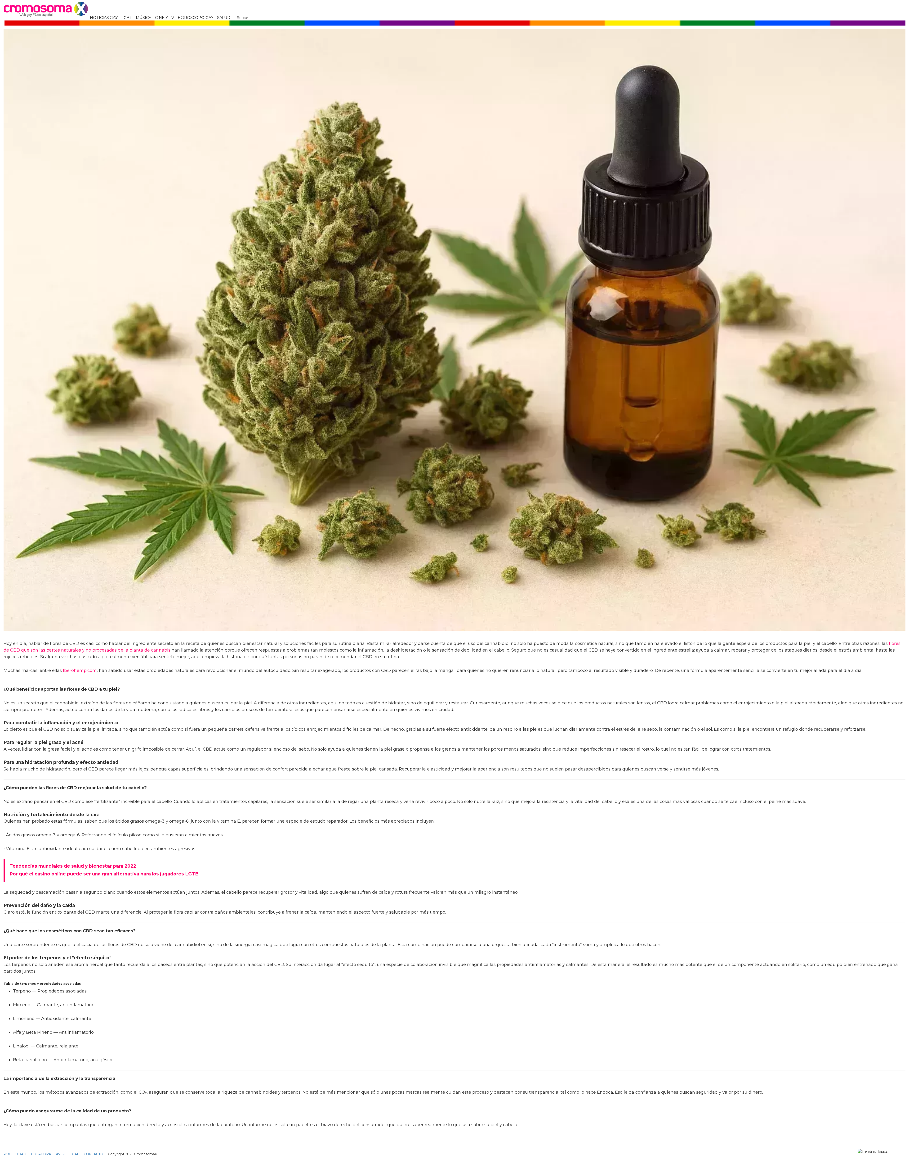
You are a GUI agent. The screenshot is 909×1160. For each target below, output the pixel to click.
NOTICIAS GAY (104, 17)
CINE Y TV (164, 17)
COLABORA (41, 1154)
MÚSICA (143, 17)
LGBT (126, 17)
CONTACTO (93, 1154)
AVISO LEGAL (67, 1154)
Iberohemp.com (80, 670)
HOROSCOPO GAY (195, 17)
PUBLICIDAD (15, 1154)
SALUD (223, 17)
